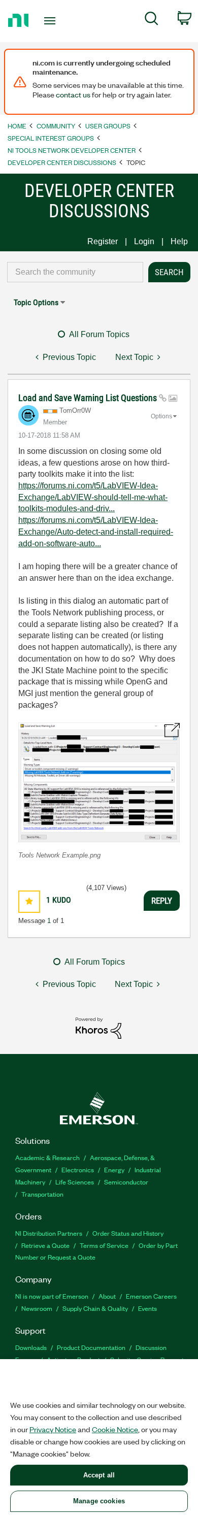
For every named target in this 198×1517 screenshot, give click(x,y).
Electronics (77, 1169)
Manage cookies (99, 1501)
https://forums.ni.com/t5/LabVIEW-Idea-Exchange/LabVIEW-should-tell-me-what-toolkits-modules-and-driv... (93, 497)
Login (144, 241)
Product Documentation (91, 1347)
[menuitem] (151, 20)
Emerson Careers (151, 1296)
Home (17, 125)
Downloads (31, 1347)
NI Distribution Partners (48, 1233)
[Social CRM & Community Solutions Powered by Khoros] (98, 1027)
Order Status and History (127, 1233)
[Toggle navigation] (51, 21)
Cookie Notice (115, 1429)
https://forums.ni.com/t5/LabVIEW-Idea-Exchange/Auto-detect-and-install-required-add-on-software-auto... (95, 531)
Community (56, 125)
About (107, 1296)
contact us (73, 94)
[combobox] (75, 272)
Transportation (42, 1194)
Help (179, 241)
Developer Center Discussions (62, 162)
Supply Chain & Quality (95, 1308)
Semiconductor (126, 1181)
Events (147, 1308)
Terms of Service (104, 1245)
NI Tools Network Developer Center (72, 150)
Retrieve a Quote (45, 1245)
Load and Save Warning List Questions (88, 397)
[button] (99, 782)
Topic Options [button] (36, 302)
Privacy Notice (52, 1429)
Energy (114, 1169)
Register (102, 241)
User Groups (107, 125)
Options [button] (161, 416)
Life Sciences (74, 1181)
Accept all (99, 1475)
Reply (161, 901)
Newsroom (36, 1308)
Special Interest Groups (51, 138)
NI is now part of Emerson (51, 1296)
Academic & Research (47, 1157)
